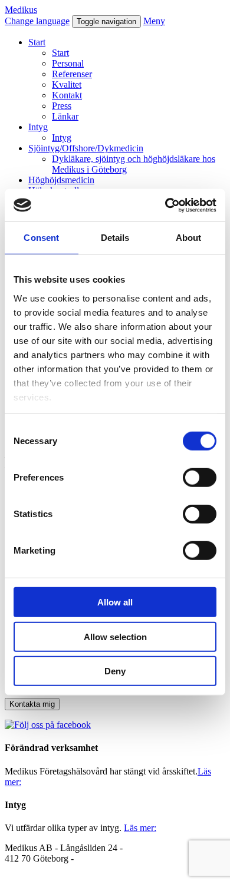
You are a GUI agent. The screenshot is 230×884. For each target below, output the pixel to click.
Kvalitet (66, 85)
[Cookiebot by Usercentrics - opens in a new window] (165, 205)
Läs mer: (140, 828)
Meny (154, 21)
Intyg (38, 127)
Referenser (72, 74)
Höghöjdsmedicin (61, 180)
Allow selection (115, 636)
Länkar (65, 116)
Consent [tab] (41, 238)
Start (36, 42)
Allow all (115, 602)
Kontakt (67, 95)
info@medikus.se (37, 869)
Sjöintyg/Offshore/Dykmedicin (85, 148)
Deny (115, 671)
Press (61, 106)
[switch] (199, 477)
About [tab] (189, 238)
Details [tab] (115, 238)
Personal (68, 63)
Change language (37, 21)
